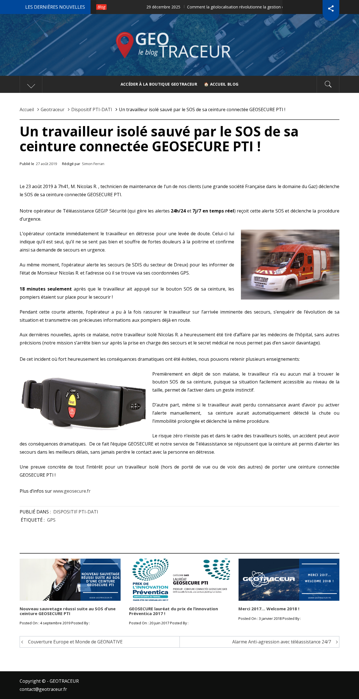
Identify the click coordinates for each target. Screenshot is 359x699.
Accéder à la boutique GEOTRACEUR (159, 84)
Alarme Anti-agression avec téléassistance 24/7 (281, 642)
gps (51, 520)
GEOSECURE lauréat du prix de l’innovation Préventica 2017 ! (173, 611)
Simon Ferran (93, 163)
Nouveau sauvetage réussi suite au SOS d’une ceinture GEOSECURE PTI (68, 611)
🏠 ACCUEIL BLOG (221, 84)
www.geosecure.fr (72, 491)
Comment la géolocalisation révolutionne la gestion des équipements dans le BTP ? (220, 7)
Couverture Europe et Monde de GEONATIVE (75, 642)
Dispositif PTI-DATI (75, 512)
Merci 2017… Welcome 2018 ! (268, 608)
